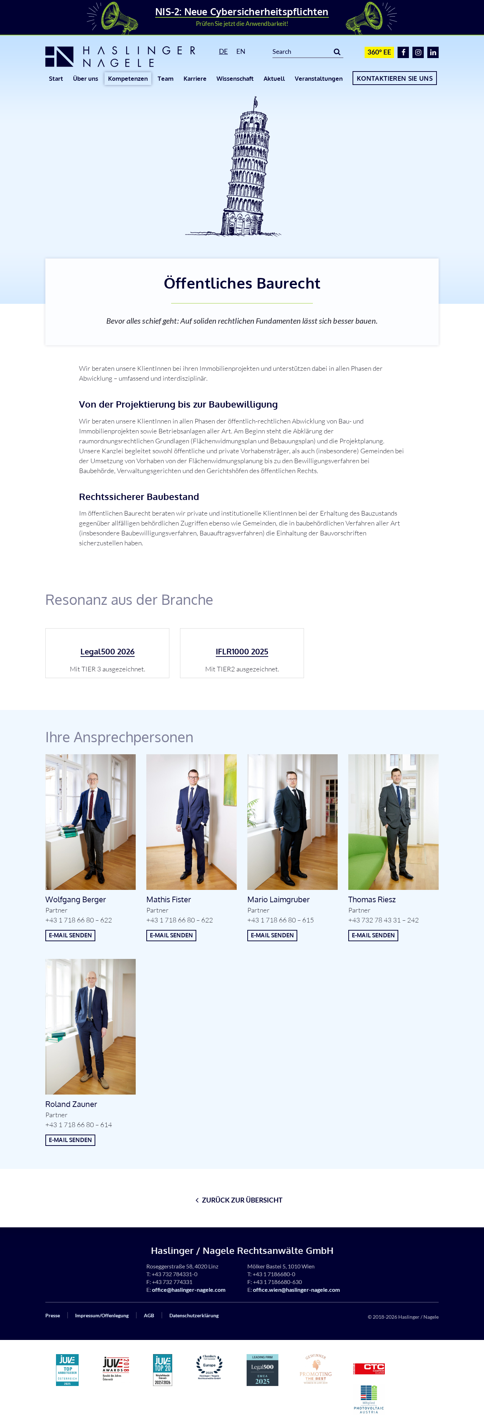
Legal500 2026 (107, 651)
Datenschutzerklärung (194, 1315)
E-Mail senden (70, 935)
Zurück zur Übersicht (242, 1200)
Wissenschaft (235, 78)
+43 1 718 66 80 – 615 (280, 920)
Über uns (85, 78)
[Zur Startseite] (124, 56)
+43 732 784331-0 (174, 1274)
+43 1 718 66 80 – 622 (78, 920)
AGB (149, 1315)
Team (166, 78)
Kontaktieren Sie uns (395, 78)
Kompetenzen (128, 78)
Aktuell (274, 78)
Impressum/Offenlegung (102, 1315)
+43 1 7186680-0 (274, 1274)
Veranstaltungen (319, 78)
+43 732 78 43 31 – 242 (383, 920)
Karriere (195, 78)
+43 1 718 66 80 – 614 (78, 1124)
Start (56, 78)
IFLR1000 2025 (242, 651)
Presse (52, 1315)
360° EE (379, 52)
